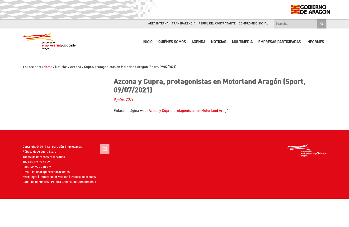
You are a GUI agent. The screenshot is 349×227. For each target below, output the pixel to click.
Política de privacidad (54, 177)
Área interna (158, 23)
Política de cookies (83, 177)
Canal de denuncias (36, 182)
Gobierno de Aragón (310, 9)
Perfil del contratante (217, 23)
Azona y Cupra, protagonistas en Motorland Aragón (190, 111)
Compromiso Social (253, 23)
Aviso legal (30, 177)
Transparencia (183, 23)
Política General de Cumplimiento (73, 182)
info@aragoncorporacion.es (51, 172)
